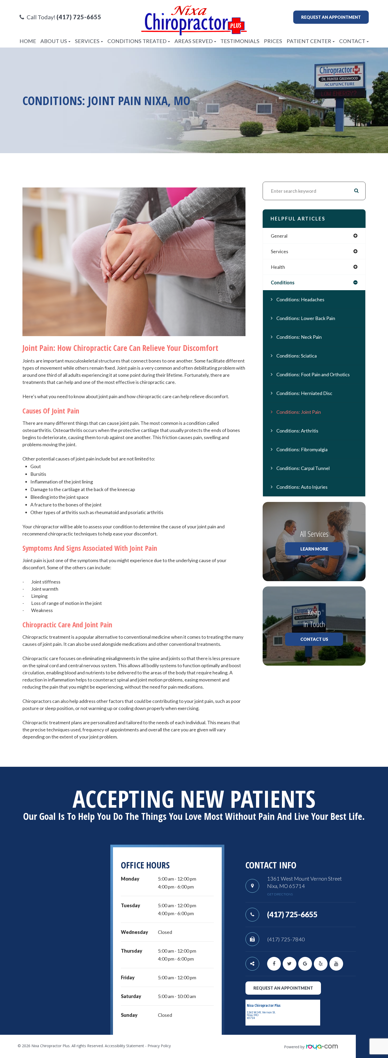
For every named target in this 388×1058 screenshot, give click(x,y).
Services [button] (87, 41)
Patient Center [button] (309, 41)
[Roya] (322, 1046)
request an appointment (283, 987)
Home (28, 41)
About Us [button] (53, 41)
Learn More (314, 548)
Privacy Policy (159, 1045)
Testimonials (239, 41)
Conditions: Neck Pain (299, 337)
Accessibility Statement (124, 1045)
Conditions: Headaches (300, 299)
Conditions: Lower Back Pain (305, 318)
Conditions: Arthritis (297, 431)
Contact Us (314, 639)
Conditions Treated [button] (137, 41)
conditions (283, 282)
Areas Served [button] (193, 41)
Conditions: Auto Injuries (302, 487)
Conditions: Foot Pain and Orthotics (313, 374)
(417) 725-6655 (292, 914)
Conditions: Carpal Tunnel (303, 468)
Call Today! (64, 17)
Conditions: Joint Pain (298, 412)
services (279, 251)
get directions (280, 894)
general (279, 236)
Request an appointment (331, 17)
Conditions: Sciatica (296, 356)
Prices (273, 41)
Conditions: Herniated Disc (304, 393)
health (278, 267)
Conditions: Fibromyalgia (302, 449)
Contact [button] (352, 41)
